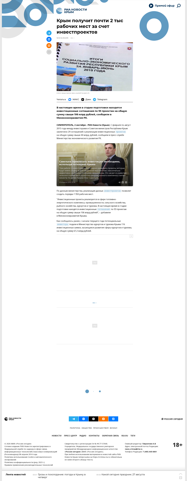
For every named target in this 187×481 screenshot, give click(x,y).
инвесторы (62, 224)
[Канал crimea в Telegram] (73, 418)
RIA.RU (124, 436)
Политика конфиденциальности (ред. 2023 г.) (24, 462)
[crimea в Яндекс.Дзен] (93, 418)
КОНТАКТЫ (94, 436)
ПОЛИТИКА (75, 428)
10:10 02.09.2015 (62, 38)
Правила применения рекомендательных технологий (28, 465)
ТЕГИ (133, 436)
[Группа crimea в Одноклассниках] (103, 418)
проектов (120, 131)
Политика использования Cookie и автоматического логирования (28, 458)
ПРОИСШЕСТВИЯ (101, 428)
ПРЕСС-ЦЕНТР (70, 436)
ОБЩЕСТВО (87, 428)
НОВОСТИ (56, 436)
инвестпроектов (112, 190)
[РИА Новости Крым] (71, 11)
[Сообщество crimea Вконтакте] (83, 418)
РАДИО (83, 436)
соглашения (104, 209)
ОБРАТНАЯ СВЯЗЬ (110, 436)
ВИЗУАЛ (113, 428)
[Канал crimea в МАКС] (113, 418)
